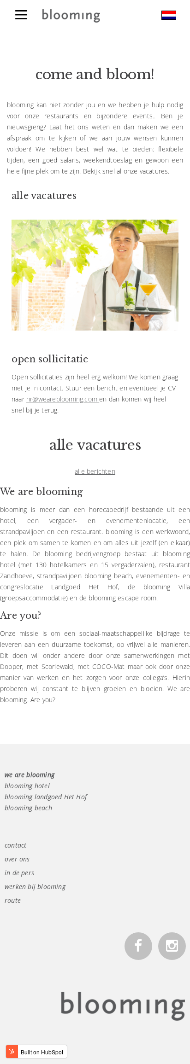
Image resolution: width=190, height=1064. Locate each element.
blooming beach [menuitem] (28, 807)
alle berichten (95, 471)
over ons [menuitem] (17, 859)
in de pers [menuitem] (19, 872)
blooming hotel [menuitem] (27, 785)
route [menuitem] (13, 900)
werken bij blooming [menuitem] (35, 886)
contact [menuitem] (15, 845)
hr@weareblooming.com (62, 399)
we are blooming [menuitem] (29, 774)
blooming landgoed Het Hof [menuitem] (46, 796)
